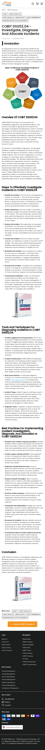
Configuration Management (10, 688)
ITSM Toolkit (26, 647)
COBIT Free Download (29, 664)
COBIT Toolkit (26, 650)
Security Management (8, 685)
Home (3, 10)
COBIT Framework (12, 10)
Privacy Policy (6, 647)
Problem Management (8, 679)
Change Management (8, 674)
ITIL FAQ (25, 659)
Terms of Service (7, 650)
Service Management (8, 676)
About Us (4, 639)
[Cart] (37, 4)
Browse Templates (28, 644)
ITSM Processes (27, 653)
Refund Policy (6, 644)
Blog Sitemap (26, 639)
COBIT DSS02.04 (15, 14)
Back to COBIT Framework (24, 624)
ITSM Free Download (28, 662)
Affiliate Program (27, 642)
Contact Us (5, 642)
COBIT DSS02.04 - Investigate (13, 17)
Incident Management (8, 671)
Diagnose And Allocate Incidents (15, 20)
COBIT (5, 14)
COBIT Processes (27, 656)
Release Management (8, 682)
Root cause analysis (18, 380)
